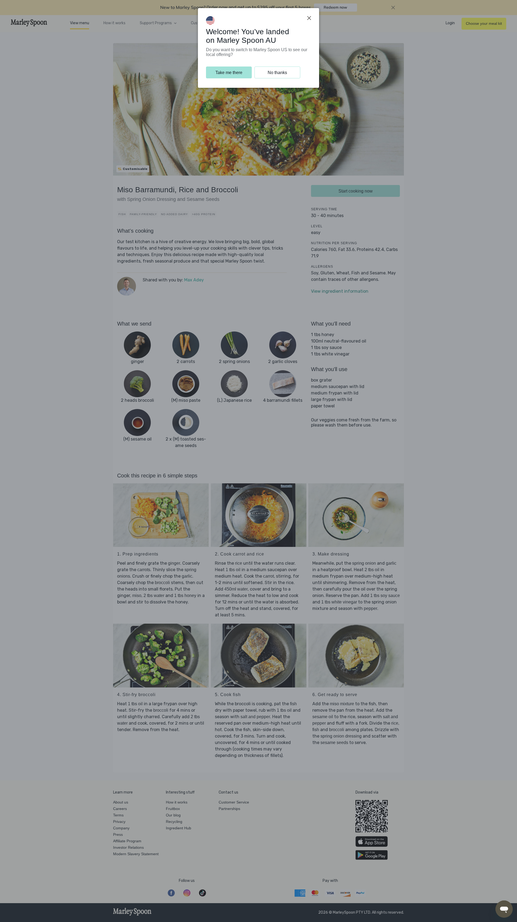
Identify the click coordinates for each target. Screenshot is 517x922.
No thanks (277, 72)
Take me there (228, 72)
